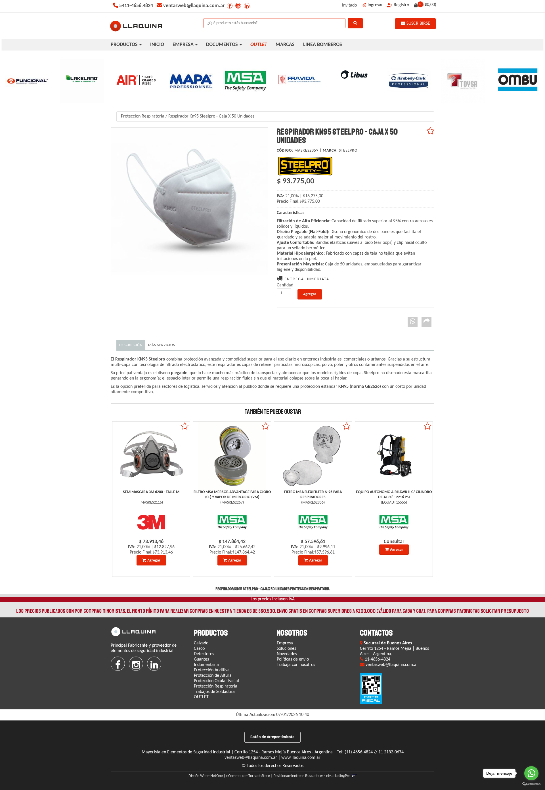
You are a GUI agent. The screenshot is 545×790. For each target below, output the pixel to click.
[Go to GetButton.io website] (531, 784)
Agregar (153, 560)
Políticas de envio (293, 659)
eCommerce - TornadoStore (248, 776)
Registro (401, 5)
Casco (199, 648)
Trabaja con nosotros (296, 665)
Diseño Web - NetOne (205, 776)
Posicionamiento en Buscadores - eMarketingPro (311, 776)
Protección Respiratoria (215, 686)
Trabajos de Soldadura (214, 692)
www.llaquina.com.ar (300, 757)
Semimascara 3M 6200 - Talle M (151, 492)
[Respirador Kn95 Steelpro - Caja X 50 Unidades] (189, 201)
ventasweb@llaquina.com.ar (251, 757)
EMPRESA (184, 44)
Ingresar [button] (375, 5)
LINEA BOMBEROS (322, 44)
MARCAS (285, 44)
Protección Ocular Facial (216, 681)
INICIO (157, 44)
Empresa (285, 643)
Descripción (130, 345)
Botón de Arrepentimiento (272, 737)
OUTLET (201, 697)
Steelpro (348, 150)
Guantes (201, 659)
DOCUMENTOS (222, 44)
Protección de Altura (213, 675)
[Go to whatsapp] (531, 773)
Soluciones (286, 648)
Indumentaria (206, 665)
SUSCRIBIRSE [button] (417, 23)
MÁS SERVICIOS (161, 345)
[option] (27, 81)
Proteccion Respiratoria (142, 116)
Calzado (201, 643)
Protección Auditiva (212, 670)
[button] (354, 776)
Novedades (287, 654)
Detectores (204, 654)
